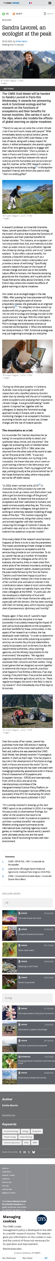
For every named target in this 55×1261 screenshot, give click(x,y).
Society (19, 13)
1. (3, 861)
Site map (5, 1186)
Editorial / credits (8, 1175)
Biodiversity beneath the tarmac (32, 1078)
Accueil (14, 3)
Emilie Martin (21, 41)
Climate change (10, 1137)
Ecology (6, 20)
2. (3, 868)
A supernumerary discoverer (31, 934)
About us (5, 1168)
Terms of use (6, 1182)
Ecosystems (36, 1131)
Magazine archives (8, 1193)
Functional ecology (11, 1131)
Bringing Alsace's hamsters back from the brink (36, 1062)
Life (7, 13)
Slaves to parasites (26, 982)
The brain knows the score (29, 918)
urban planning (26, 1137)
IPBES (35, 1142)
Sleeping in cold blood (28, 966)
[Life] (9, 917)
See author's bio (8, 1115)
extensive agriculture (12, 1142)
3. (3, 876)
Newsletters (6, 1172)
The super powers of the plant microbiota (36, 1013)
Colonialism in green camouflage (32, 1029)
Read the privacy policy (12, 1248)
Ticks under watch (26, 950)
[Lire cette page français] (30, 3)
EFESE (26, 1142)
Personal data (7, 1189)
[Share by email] (25, 1152)
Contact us (6, 1179)
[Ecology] (9, 1012)
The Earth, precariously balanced (32, 1045)
